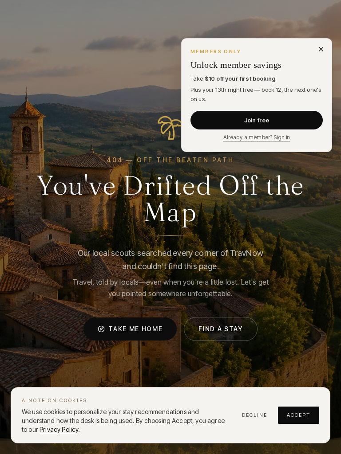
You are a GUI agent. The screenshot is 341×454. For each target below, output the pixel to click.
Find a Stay (220, 329)
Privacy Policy (59, 429)
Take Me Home (135, 329)
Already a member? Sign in (256, 137)
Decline (254, 415)
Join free (256, 120)
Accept (298, 415)
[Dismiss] (321, 49)
